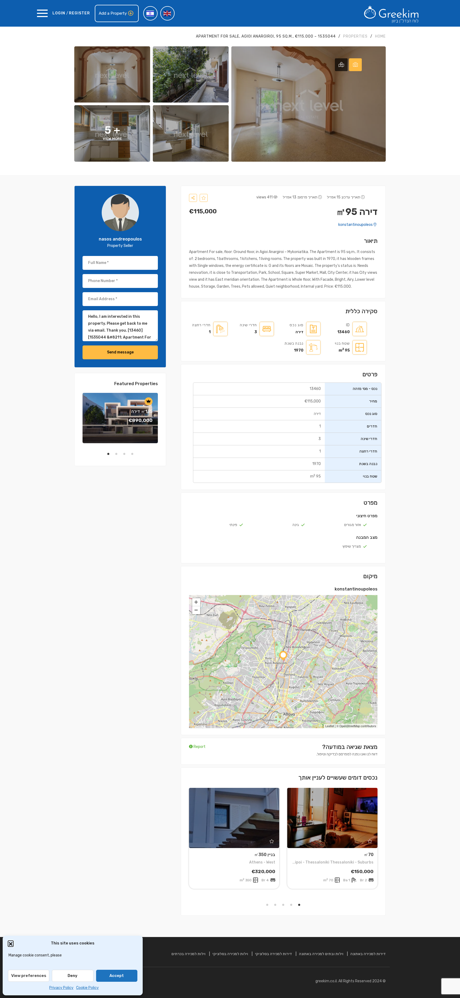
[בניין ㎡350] (234, 818)
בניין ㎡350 (264, 854)
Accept (116, 975)
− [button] (196, 610)
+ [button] (196, 602)
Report (199, 746)
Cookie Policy (87, 987)
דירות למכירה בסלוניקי (273, 954)
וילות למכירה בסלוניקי (230, 954)
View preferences (28, 975)
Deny (72, 975)
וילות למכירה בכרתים (188, 954)
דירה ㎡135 (142, 411)
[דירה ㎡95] (120, 212)
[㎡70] (332, 818)
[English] (167, 13)
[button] (10, 943)
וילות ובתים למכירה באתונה (321, 954)
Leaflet (329, 726)
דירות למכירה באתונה (368, 954)
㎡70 (368, 854)
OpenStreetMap (349, 726)
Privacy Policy (61, 987)
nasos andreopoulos (120, 239)
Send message (120, 352)
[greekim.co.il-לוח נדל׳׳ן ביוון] (391, 13)
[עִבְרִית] (150, 13)
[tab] (355, 64)
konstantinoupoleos (355, 224)
